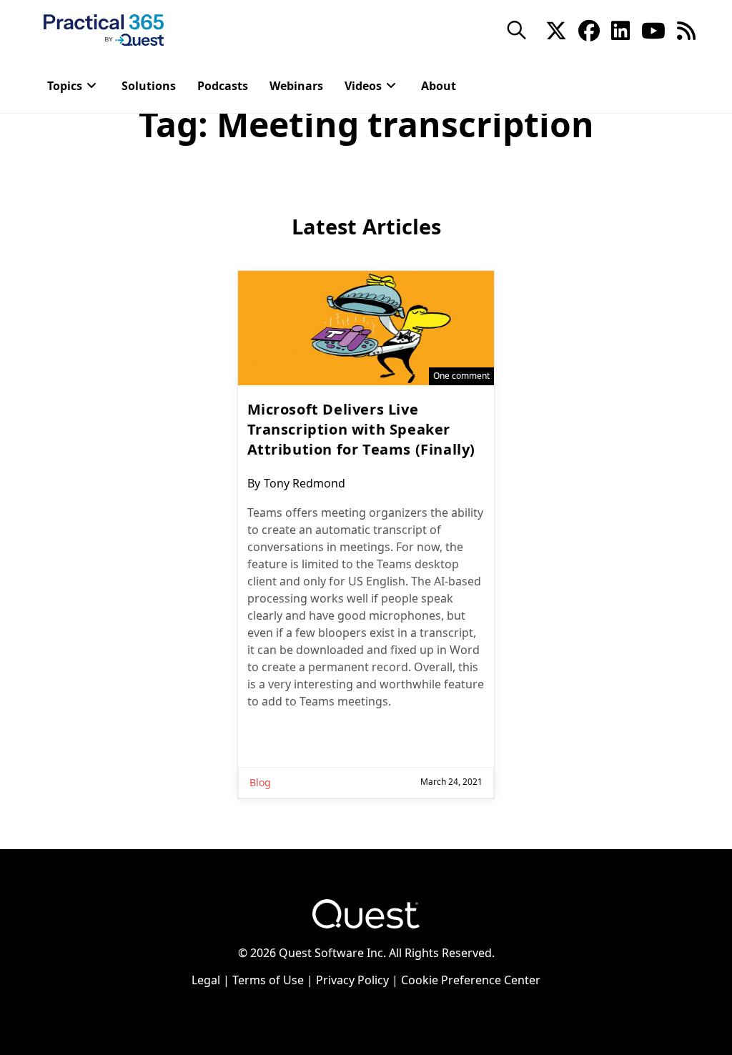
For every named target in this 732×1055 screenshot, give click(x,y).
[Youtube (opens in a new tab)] (653, 29)
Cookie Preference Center (470, 980)
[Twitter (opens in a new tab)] (556, 29)
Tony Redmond (304, 483)
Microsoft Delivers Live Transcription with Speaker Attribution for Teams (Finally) (361, 429)
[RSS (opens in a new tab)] (686, 29)
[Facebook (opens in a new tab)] (589, 29)
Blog (260, 782)
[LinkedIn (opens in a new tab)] (620, 29)
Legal (206, 980)
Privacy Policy (352, 980)
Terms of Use (268, 980)
